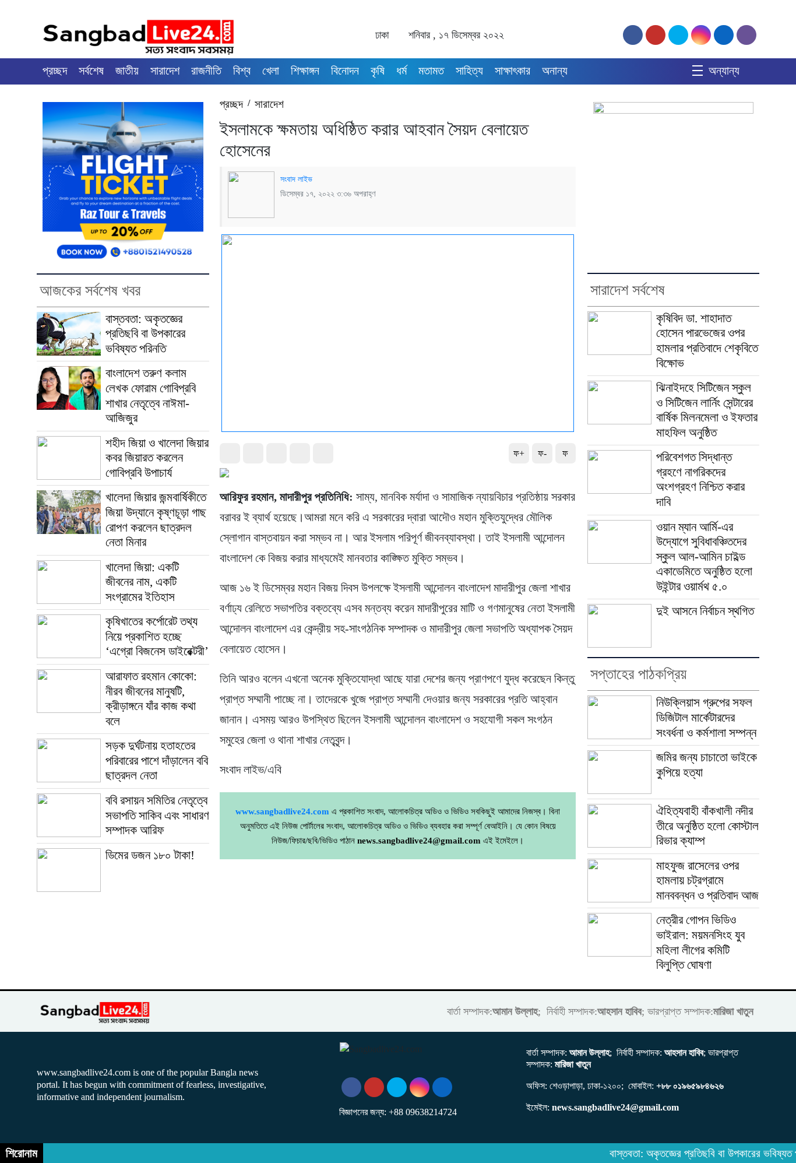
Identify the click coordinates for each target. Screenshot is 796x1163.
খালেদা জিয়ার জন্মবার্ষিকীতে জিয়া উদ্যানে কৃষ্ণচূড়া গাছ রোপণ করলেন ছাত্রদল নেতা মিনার (155, 519)
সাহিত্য (469, 70)
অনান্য (555, 70)
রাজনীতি (206, 70)
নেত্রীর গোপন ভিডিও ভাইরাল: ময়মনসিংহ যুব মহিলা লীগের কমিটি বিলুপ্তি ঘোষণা (700, 942)
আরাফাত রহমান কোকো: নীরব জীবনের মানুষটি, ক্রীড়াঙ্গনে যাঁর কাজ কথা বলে (151, 698)
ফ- (542, 453)
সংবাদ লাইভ (296, 179)
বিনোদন (345, 70)
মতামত (431, 70)
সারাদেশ (164, 70)
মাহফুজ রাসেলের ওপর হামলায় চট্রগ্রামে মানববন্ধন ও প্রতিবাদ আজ (707, 880)
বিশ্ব (242, 70)
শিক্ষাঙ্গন (305, 70)
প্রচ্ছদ (55, 70)
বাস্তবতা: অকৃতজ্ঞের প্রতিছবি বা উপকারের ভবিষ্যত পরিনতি (145, 334)
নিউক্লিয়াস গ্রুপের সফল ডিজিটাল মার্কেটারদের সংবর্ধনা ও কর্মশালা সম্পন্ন (706, 717)
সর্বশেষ (91, 70)
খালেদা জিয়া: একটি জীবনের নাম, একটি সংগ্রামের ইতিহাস (142, 582)
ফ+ (518, 453)
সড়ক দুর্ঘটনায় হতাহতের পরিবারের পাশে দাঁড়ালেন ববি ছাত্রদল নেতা (156, 760)
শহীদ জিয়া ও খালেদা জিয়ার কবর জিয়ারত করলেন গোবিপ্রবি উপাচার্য (157, 458)
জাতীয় (127, 70)
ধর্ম (401, 70)
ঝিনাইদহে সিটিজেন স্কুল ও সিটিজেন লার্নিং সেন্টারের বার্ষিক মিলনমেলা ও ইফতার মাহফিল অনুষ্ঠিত (707, 410)
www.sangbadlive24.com (282, 811)
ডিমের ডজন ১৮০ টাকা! (150, 855)
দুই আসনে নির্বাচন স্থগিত (705, 611)
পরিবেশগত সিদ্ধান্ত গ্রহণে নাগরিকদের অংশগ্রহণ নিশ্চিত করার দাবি (700, 479)
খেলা (270, 70)
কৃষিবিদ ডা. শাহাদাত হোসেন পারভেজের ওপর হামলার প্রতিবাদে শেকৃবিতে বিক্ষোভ (707, 340)
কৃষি (378, 70)
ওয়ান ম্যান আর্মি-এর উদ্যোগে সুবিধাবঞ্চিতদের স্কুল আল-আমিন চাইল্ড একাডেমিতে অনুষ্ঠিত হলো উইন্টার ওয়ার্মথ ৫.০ (704, 556)
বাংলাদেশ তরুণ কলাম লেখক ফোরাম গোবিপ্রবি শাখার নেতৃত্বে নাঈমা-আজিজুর (150, 395)
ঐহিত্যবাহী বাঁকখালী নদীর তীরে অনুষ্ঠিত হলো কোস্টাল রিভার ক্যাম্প (707, 826)
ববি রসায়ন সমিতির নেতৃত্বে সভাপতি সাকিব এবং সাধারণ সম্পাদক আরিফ (157, 815)
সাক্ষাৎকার (512, 70)
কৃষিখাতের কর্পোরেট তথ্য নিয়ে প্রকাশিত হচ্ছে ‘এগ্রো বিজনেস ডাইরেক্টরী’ (157, 636)
